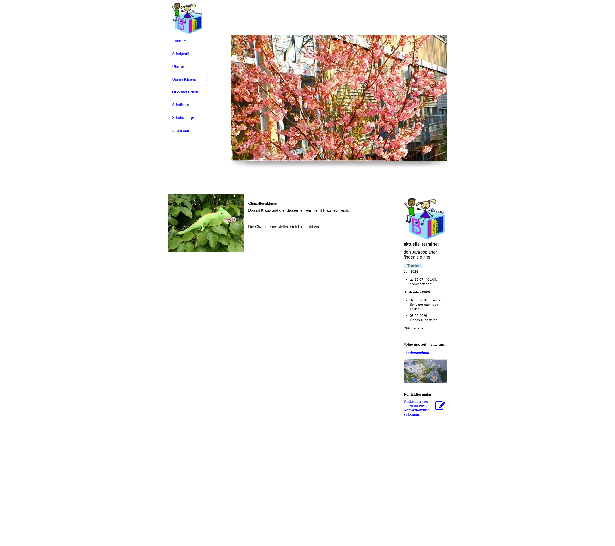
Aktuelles (179, 41)
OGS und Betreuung (187, 92)
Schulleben (180, 105)
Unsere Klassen (184, 79)
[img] (187, 17)
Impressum (180, 130)
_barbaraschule (416, 353)
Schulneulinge (183, 117)
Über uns (179, 66)
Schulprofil (180, 54)
